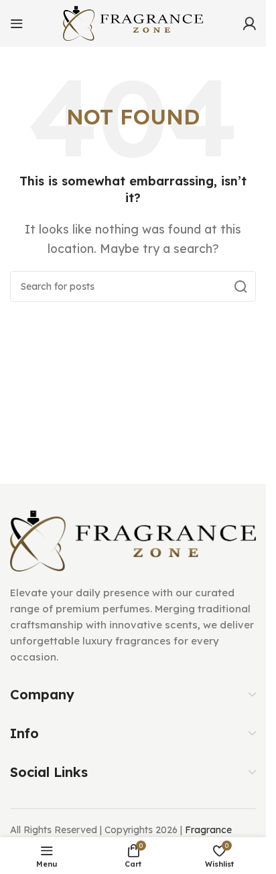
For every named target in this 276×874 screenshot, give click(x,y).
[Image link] (133, 540)
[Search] (240, 286)
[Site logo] (133, 22)
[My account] (249, 23)
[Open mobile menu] (16, 23)
